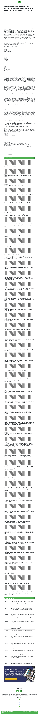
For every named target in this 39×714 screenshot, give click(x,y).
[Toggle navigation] (19, 2)
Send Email (8, 142)
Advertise (34, 711)
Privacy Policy (28, 711)
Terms (24, 711)
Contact (35, 712)
